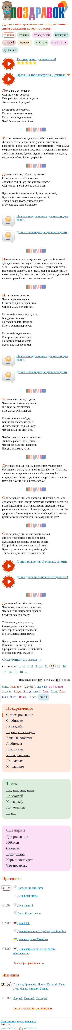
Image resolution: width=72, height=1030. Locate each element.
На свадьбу (14, 726)
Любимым (14, 743)
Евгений (52, 984)
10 (40, 666)
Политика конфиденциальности (18, 1021)
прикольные (59, 42)
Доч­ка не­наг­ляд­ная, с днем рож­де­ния (42, 232)
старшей (9, 42)
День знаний (25, 905)
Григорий (30, 984)
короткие (41, 42)
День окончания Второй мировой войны (41, 931)
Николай (29, 998)
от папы (24, 34)
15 (4, 672)
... (20, 666)
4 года (36, 691)
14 (64, 666)
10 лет (22, 696)
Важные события (19, 738)
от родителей (42, 34)
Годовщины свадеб (20, 732)
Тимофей (41, 998)
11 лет (32, 696)
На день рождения (20, 790)
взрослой (24, 42)
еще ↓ (43, 696)
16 (10, 672)
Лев (15, 988)
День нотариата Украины (32, 939)
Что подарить (16, 865)
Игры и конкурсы (19, 860)
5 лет (46, 691)
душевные (10, 50)
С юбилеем (14, 720)
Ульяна (44, 988)
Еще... (11, 813)
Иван (62, 984)
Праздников (15, 854)
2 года (17, 691)
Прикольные (15, 807)
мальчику (16, 686)
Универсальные (18, 755)
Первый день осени (29, 913)
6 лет (54, 691)
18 (21, 672)
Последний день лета (30, 887)
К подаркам (15, 766)
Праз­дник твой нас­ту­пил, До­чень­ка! (41, 75)
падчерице (61, 34)
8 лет (5, 696)
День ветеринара (27, 895)
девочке (42, 686)
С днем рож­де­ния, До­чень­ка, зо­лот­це (42, 561)
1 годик (6, 691)
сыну (5, 686)
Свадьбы (13, 848)
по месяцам (56, 686)
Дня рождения (17, 837)
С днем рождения (19, 715)
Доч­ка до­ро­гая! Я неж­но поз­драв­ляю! (42, 577)
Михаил (33, 988)
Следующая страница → (22, 659)
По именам (14, 761)
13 (58, 666)
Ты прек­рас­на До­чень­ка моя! (36, 59)
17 (15, 672)
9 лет (13, 696)
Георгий (18, 984)
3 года (27, 691)
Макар (23, 988)
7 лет (62, 691)
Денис (42, 984)
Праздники (14, 749)
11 (46, 666)
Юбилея (12, 842)
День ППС (23, 923)
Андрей (18, 998)
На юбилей (14, 796)
